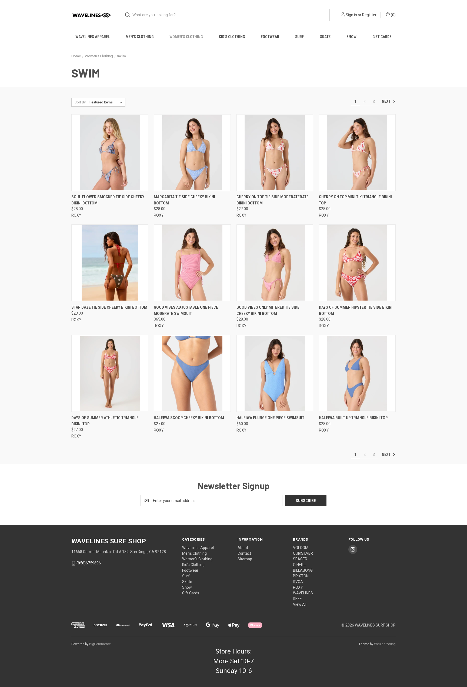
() (393, 15)
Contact (244, 553)
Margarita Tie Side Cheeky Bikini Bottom (184, 200)
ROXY (298, 587)
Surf (299, 37)
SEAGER (300, 559)
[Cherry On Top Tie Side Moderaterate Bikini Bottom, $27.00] (275, 152)
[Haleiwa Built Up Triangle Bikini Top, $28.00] (357, 373)
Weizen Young (385, 644)
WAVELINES (303, 593)
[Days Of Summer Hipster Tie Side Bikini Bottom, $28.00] (357, 262)
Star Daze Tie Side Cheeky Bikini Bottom (109, 307)
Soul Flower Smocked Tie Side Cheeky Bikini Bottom (107, 200)
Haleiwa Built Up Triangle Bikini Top (353, 417)
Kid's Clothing (232, 37)
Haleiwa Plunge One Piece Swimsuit (270, 417)
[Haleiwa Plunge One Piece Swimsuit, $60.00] (275, 373)
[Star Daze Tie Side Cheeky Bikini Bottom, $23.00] (109, 262)
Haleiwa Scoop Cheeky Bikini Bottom (189, 417)
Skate (325, 37)
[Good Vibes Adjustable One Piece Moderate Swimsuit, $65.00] (192, 262)
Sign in (351, 15)
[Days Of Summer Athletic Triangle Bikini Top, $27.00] (109, 373)
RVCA (298, 582)
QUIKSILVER (303, 553)
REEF (297, 599)
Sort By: (80, 102)
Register (369, 15)
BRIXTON (301, 576)
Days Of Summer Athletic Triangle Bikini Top (105, 420)
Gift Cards (382, 37)
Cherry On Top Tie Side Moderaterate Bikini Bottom (272, 200)
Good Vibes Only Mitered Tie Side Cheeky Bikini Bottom (267, 310)
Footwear (270, 37)
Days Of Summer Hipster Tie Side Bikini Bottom (355, 310)
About (243, 547)
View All (299, 604)
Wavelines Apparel (92, 37)
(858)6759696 (88, 563)
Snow (351, 37)
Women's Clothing (186, 37)
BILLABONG (303, 570)
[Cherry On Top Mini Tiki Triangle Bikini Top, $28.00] (357, 152)
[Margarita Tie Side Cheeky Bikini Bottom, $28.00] (192, 152)
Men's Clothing (140, 37)
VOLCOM (300, 547)
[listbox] (107, 102)
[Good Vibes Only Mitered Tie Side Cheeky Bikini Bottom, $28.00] (275, 262)
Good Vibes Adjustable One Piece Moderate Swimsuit (186, 310)
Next (386, 101)
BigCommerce (100, 644)
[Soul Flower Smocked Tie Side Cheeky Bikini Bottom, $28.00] (109, 152)
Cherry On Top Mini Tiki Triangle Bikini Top (355, 200)
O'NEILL (299, 565)
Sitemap (245, 559)
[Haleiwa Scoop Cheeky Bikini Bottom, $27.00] (192, 373)
